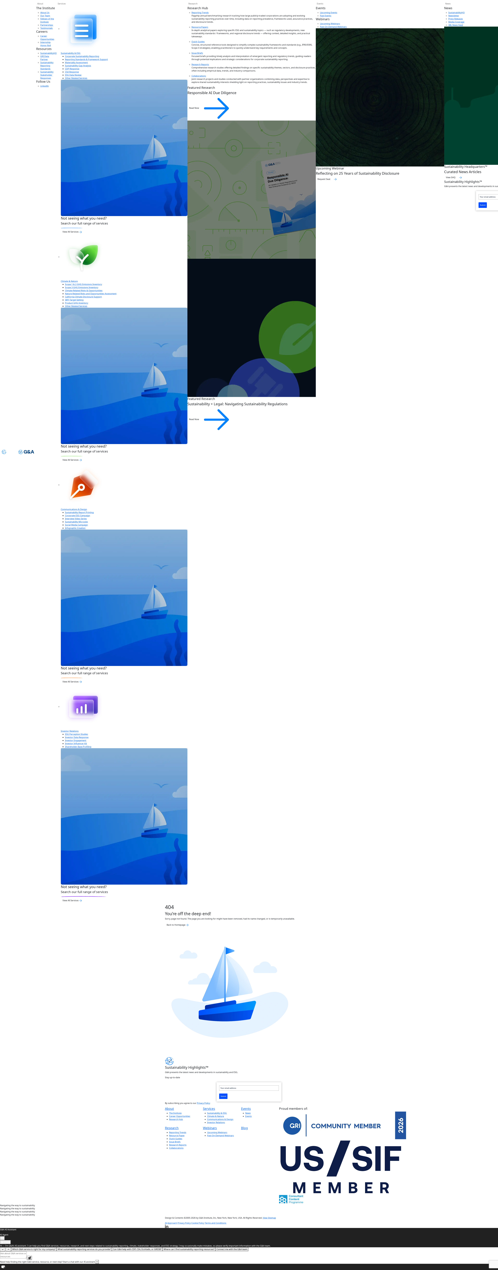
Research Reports (200, 64)
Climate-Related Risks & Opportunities (83, 290)
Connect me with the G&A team (231, 1249)
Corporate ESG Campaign (77, 515)
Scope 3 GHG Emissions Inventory (81, 287)
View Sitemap (269, 1217)
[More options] (2, 1238)
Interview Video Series (76, 518)
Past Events (325, 15)
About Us (44, 12)
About (40, 3)
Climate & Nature (69, 281)
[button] (249, 1267)
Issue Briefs (197, 53)
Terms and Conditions (215, 1223)
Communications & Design (74, 509)
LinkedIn (44, 86)
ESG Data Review (73, 75)
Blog (244, 1128)
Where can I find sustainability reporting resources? (189, 1249)
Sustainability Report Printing (79, 512)
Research (193, 3)
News (248, 1113)
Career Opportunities (179, 1116)
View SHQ (451, 177)
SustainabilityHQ (48, 53)
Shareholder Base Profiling (78, 746)
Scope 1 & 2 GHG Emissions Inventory (83, 284)
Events (320, 3)
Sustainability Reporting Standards (46, 65)
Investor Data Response (76, 737)
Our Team (45, 15)
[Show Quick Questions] (8, 1249)
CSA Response (72, 71)
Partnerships (46, 25)
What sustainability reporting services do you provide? (84, 1249)
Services (62, 3)
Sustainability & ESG (70, 53)
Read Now (194, 108)
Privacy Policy (203, 1103)
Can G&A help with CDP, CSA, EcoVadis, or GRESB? (137, 1249)
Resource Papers (200, 27)
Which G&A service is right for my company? (34, 1249)
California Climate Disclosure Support (83, 296)
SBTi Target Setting (74, 299)
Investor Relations (70, 731)
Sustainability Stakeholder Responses (46, 75)
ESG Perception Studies (76, 734)
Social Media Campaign (76, 524)
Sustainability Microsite (76, 521)
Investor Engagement (75, 740)
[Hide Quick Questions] (2, 1249)
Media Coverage (456, 22)
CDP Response (72, 68)
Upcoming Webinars (330, 23)
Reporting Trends (200, 12)
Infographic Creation (75, 528)
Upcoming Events (328, 12)
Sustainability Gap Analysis (78, 65)
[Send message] (29, 1258)
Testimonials (46, 28)
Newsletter (453, 15)
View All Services (71, 231)
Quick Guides (198, 41)
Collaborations (199, 75)
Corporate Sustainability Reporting (82, 56)
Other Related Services (76, 78)
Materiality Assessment (76, 62)
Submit (483, 205)
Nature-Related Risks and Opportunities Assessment (90, 293)
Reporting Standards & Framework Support (86, 59)
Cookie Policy (197, 1223)
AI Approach (171, 1223)
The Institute (175, 1113)
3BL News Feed (455, 25)
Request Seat (324, 179)
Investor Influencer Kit (76, 743)
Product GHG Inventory (76, 303)
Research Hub (176, 1119)
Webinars (210, 1128)
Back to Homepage (176, 924)
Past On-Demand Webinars (333, 26)
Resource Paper (177, 1135)
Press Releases (455, 18)
